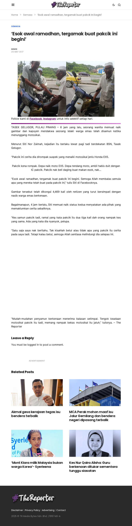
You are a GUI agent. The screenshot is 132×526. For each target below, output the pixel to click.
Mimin (14, 49)
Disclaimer (17, 510)
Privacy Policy (32, 510)
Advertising (48, 510)
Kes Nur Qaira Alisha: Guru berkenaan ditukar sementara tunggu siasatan (93, 466)
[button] (13, 5)
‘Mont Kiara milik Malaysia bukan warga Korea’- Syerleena (37, 464)
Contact (61, 510)
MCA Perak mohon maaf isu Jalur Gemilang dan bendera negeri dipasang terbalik (92, 416)
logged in (33, 344)
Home (14, 14)
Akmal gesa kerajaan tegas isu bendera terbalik (35, 414)
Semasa (27, 14)
